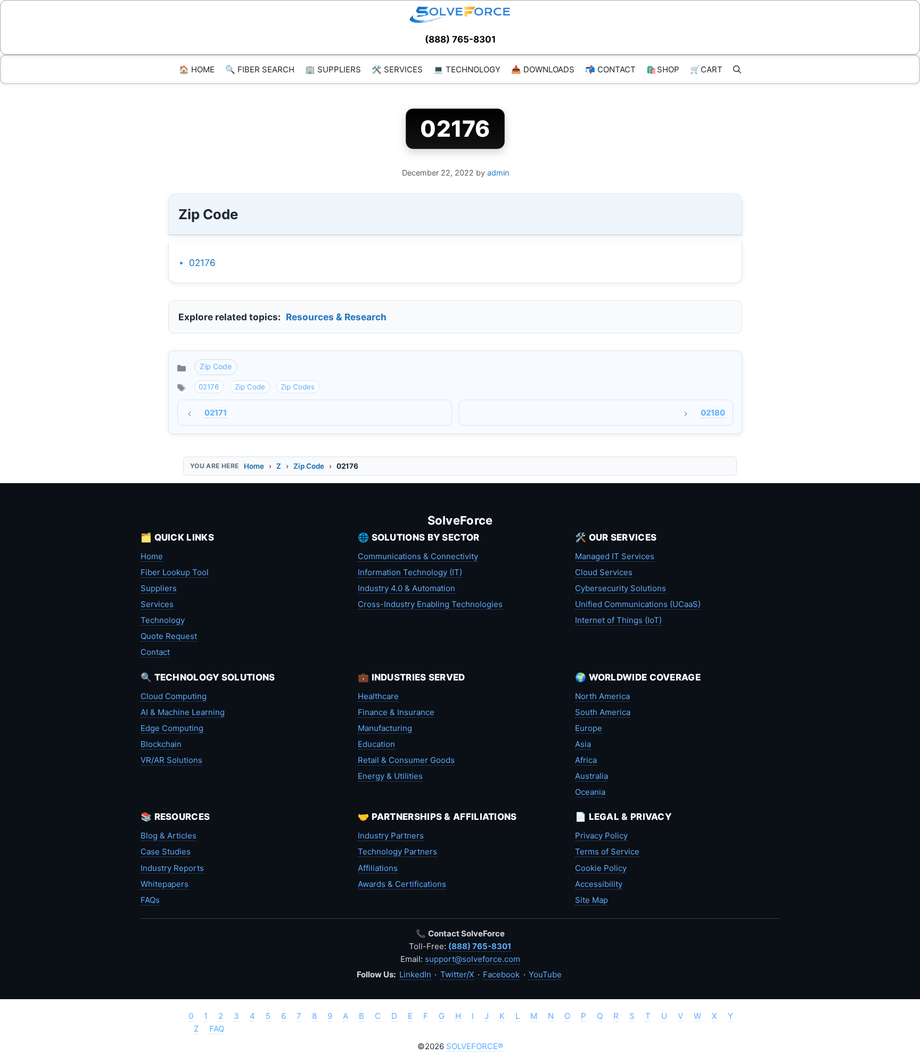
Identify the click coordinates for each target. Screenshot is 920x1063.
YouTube (545, 974)
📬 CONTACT (610, 69)
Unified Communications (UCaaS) (638, 604)
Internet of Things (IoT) (618, 620)
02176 (202, 262)
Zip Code (216, 366)
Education (376, 744)
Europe (588, 728)
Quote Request (169, 636)
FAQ (216, 1029)
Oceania (590, 792)
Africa (586, 760)
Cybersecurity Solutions (620, 588)
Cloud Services (603, 572)
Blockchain (161, 744)
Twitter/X (457, 974)
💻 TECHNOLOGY (466, 69)
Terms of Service (607, 851)
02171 (215, 413)
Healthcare (378, 696)
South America (602, 712)
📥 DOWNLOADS (542, 69)
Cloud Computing (174, 696)
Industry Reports (172, 868)
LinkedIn (415, 974)
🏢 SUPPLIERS (333, 69)
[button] (737, 69)
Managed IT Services (614, 556)
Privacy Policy (601, 836)
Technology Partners (397, 851)
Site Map (591, 900)
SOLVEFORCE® (474, 1046)
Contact (155, 652)
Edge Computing (172, 728)
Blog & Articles (168, 836)
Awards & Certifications (402, 884)
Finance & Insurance (396, 712)
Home (254, 466)
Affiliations (378, 868)
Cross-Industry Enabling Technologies (430, 604)
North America (602, 696)
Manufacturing (385, 728)
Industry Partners (391, 836)
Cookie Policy (601, 868)
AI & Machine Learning (183, 712)
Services (157, 604)
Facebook (501, 974)
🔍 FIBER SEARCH (259, 69)
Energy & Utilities (390, 776)
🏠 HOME (197, 69)
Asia (583, 744)
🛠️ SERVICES (397, 69)
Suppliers (159, 588)
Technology (163, 620)
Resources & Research (336, 316)
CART (706, 69)
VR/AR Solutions (171, 760)
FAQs (150, 900)
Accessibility (598, 884)
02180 (713, 413)
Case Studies (166, 851)
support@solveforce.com (472, 959)
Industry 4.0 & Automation (406, 588)
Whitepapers (164, 884)
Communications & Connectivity (418, 556)
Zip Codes (298, 387)
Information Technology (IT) (410, 572)
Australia (591, 776)
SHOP (662, 69)
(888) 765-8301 (460, 39)
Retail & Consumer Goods (406, 760)
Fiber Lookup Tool (175, 572)
